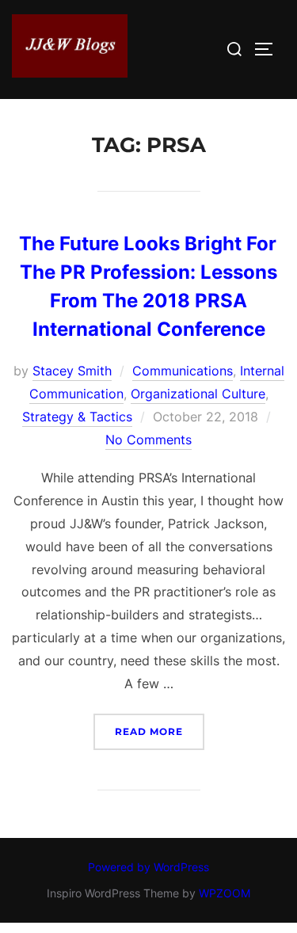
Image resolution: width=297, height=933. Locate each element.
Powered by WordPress (148, 867)
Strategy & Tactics (77, 417)
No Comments (148, 439)
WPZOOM (224, 893)
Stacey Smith (72, 371)
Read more (159, 731)
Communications (182, 371)
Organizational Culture (198, 394)
